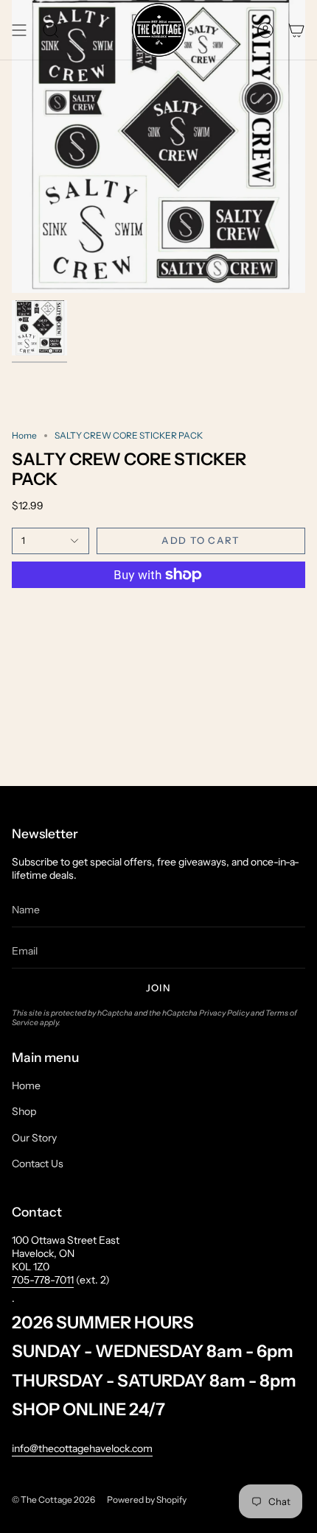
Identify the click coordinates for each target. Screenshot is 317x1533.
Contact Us (37, 1163)
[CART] (296, 29)
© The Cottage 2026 (53, 1499)
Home (24, 435)
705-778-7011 (43, 1279)
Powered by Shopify (147, 1499)
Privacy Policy (224, 1013)
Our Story (34, 1137)
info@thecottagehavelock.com (82, 1448)
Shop (24, 1111)
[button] (50, 29)
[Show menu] (19, 29)
